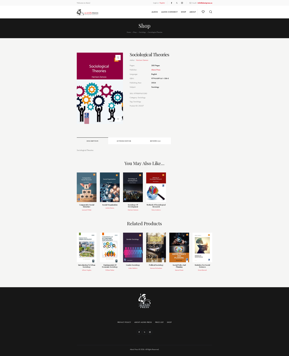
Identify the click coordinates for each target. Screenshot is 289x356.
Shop (135, 32)
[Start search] (210, 12)
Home (129, 32)
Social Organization (109, 205)
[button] (118, 57)
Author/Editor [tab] (124, 141)
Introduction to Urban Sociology (86, 266)
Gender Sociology (133, 265)
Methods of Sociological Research (156, 206)
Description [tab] (92, 141)
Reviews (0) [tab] (155, 141)
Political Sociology (156, 265)
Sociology (142, 32)
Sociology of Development (133, 206)
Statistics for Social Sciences (202, 266)
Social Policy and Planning (179, 266)
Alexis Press (155, 69)
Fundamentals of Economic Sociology (110, 266)
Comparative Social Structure (86, 206)
